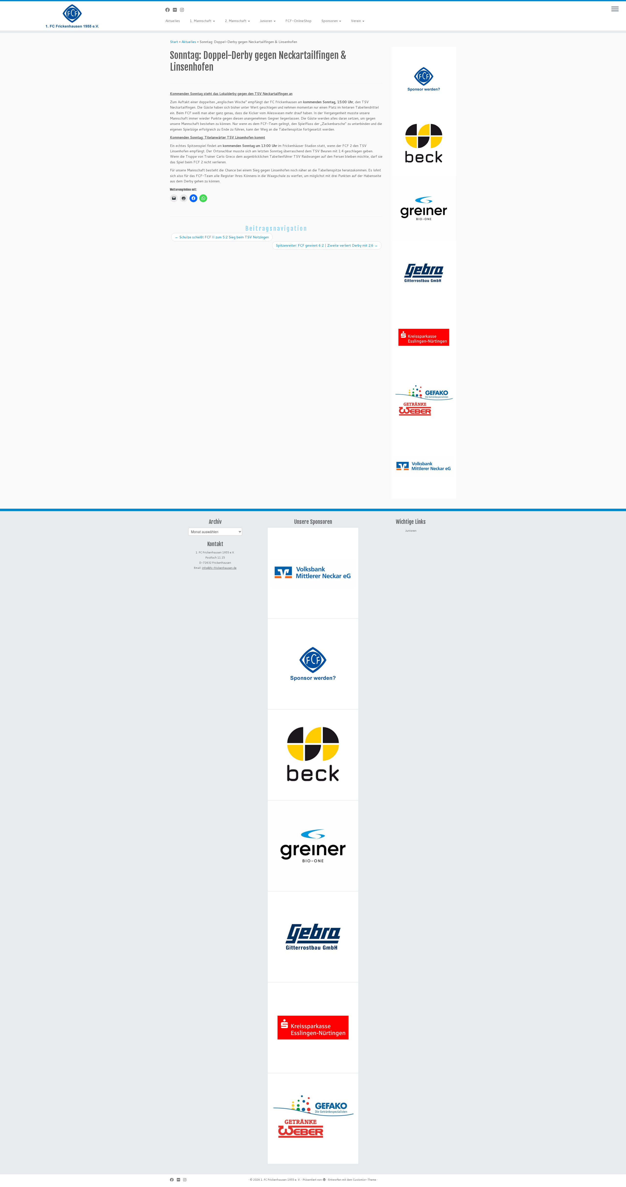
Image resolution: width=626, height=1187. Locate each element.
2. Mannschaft (236, 20)
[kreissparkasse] (423, 337)
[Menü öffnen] (615, 9)
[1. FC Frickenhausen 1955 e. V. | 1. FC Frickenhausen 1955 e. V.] (72, 16)
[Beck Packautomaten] (423, 143)
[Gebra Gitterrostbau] (423, 273)
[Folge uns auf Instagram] (183, 10)
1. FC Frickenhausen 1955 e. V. (281, 1180)
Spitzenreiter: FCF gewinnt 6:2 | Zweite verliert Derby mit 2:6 (327, 245)
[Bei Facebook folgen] (169, 10)
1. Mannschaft (201, 20)
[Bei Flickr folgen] (176, 10)
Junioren (266, 20)
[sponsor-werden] (423, 79)
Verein (356, 20)
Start (174, 41)
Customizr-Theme (364, 1180)
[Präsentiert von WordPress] (324, 1178)
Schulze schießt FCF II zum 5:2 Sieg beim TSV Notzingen (222, 237)
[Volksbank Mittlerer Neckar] (423, 466)
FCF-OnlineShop (298, 20)
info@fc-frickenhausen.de (219, 568)
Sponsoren (330, 20)
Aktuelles (172, 20)
